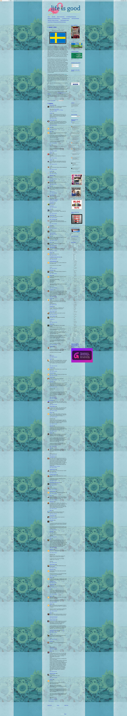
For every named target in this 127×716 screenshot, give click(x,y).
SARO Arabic (52, 175)
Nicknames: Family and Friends (53, 20)
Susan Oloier (52, 270)
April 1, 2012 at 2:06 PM (53, 489)
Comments (74, 66)
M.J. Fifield (51, 400)
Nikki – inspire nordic (53, 397)
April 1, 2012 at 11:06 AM (53, 371)
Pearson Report (52, 105)
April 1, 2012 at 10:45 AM (53, 357)
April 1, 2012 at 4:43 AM (53, 173)
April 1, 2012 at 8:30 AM (53, 268)
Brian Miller (51, 180)
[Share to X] (61, 100)
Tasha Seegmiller (52, 247)
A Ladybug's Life (52, 319)
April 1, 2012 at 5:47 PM (53, 575)
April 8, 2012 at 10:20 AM (53, 699)
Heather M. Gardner (53, 673)
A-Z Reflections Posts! (66, 18)
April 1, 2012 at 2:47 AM (53, 129)
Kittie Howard (52, 501)
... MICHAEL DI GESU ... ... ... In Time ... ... (75, 149)
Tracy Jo (51, 242)
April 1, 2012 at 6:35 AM (53, 217)
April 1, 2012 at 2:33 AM (53, 125)
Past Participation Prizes (65, 20)
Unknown (51, 252)
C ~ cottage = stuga (75, 327)
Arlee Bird (51, 641)
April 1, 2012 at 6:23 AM (53, 213)
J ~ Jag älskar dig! (75, 311)
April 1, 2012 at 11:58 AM (53, 398)
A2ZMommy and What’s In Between (55, 466)
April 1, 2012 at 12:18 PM (53, 410)
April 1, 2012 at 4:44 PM (53, 529)
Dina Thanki (51, 381)
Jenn (50, 236)
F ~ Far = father (74, 319)
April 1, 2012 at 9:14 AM (53, 296)
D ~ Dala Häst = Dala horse (75, 325)
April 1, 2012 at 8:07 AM (53, 259)
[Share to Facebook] (62, 100)
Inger (50, 538)
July (74, 255)
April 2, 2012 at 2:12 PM (53, 639)
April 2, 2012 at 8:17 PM (53, 671)
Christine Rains (52, 584)
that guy (51, 275)
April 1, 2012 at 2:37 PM (53, 499)
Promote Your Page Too (74, 111)
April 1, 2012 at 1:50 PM (53, 467)
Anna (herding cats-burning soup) (55, 482)
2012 (73, 246)
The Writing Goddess (53, 474)
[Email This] (59, 100)
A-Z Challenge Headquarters (71, 16)
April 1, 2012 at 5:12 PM (53, 562)
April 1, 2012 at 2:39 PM (53, 508)
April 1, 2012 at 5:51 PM (53, 582)
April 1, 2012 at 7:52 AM (53, 245)
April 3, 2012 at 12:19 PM (53, 677)
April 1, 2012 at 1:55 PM (53, 480)
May (74, 258)
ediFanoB (51, 324)
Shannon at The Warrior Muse (54, 630)
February (74, 334)
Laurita (51, 225)
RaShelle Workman (53, 491)
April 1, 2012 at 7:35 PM (53, 594)
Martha (51, 510)
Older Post (66, 705)
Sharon (51, 495)
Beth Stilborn (52, 531)
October (74, 250)
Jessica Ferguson (52, 564)
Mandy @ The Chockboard (53, 616)
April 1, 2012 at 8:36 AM (53, 273)
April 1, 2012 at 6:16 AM (53, 207)
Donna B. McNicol (52, 406)
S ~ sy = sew (75, 282)
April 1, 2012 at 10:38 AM (53, 344)
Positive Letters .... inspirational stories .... (75, 143)
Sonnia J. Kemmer (52, 316)
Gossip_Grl (51, 377)
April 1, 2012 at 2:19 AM (53, 118)
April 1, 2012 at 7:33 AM (53, 234)
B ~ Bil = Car (75, 329)
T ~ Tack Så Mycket (75, 281)
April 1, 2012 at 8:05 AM (53, 255)
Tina (51, 100)
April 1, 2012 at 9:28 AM (53, 304)
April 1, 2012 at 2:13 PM (53, 493)
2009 (73, 340)
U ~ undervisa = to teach (75, 278)
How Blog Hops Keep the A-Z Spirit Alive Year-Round (75, 129)
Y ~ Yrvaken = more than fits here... (75, 265)
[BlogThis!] (60, 100)
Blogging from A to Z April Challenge (75, 127)
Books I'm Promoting (60, 16)
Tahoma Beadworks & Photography (75, 158)
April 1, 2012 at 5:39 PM (53, 567)
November (75, 249)
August (74, 254)
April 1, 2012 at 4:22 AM (53, 169)
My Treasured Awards (75, 18)
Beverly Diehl (52, 569)
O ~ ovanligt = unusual (75, 293)
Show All (79, 171)
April (74, 259)
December (75, 247)
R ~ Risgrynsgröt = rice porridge (75, 285)
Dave (50, 186)
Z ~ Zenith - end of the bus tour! (75, 261)
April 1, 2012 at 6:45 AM (53, 223)
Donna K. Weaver (52, 311)
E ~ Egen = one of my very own (75, 322)
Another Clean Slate (75, 154)
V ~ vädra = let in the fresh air (75, 275)
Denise (51, 127)
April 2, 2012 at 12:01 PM (53, 632)
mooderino (51, 346)
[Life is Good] (71, 110)
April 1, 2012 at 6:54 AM (53, 228)
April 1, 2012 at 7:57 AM (53, 250)
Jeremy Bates (52, 520)
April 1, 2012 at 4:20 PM (53, 518)
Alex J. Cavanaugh (52, 219)
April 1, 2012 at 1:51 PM (53, 472)
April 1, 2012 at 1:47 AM (53, 111)
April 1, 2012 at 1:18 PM (53, 446)
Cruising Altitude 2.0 (75, 168)
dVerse (73, 122)
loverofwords (52, 289)
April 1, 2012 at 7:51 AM (53, 240)
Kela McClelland (52, 515)
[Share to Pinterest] (62, 100)
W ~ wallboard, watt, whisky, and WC (75, 271)
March (74, 333)
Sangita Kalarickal (52, 469)
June (74, 256)
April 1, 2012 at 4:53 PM (53, 547)
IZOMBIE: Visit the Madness (54, 199)
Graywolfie (51, 306)
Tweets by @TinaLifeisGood (74, 239)
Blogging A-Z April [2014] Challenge (54, 18)
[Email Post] (57, 100)
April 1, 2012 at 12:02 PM (53, 404)
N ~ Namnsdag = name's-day (75, 296)
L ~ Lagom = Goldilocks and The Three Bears (75, 306)
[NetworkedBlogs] (75, 82)
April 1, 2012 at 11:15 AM (53, 375)
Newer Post (49, 705)
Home (49, 16)
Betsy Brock (51, 549)
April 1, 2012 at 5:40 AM (53, 184)
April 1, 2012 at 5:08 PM (53, 552)
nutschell (51, 298)
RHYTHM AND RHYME (53, 261)
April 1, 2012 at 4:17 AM (53, 164)
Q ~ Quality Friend (75, 288)
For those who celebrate (75, 133)
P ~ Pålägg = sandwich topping (75, 291)
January (74, 335)
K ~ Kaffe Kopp (74, 309)
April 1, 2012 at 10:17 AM (53, 322)
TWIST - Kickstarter (75, 169)
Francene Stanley (52, 120)
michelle (51, 113)
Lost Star (51, 171)
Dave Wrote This (52, 191)
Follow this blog (75, 84)
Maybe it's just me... (75, 132)
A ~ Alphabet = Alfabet (75, 331)
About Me (53, 16)
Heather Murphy (52, 215)
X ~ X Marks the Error (75, 268)
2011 (73, 337)
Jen (50, 634)
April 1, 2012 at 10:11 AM (53, 314)
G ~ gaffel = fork (75, 317)
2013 (73, 245)
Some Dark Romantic (74, 163)
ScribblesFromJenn (52, 581)
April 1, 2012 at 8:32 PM (53, 602)
